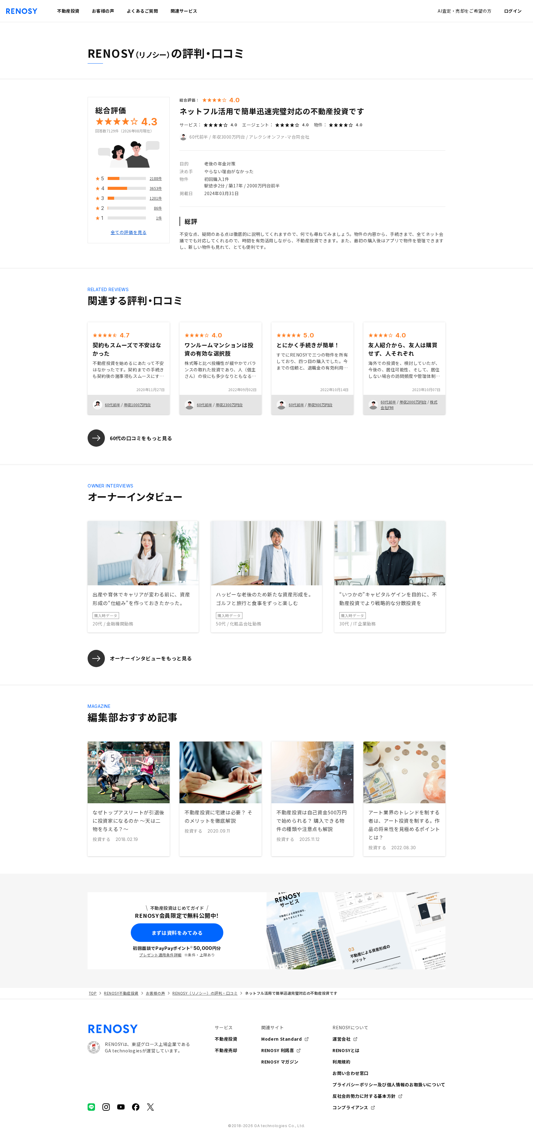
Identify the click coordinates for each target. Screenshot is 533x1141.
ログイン (513, 11)
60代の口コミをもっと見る (141, 438)
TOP (93, 993)
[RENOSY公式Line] (91, 1107)
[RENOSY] (139, 1029)
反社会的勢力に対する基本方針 (364, 1096)
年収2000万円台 (413, 401)
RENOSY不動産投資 (121, 993)
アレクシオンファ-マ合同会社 (279, 137)
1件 (159, 218)
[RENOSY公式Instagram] (106, 1107)
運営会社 (342, 1039)
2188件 (156, 178)
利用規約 (342, 1062)
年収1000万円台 (137, 404)
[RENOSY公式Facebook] (135, 1107)
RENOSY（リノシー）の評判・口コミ (205, 993)
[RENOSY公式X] (150, 1107)
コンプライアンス (350, 1107)
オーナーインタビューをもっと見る (151, 658)
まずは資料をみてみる (177, 932)
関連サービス (184, 11)
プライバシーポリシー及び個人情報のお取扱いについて (389, 1084)
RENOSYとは (346, 1050)
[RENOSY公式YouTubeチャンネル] (121, 1107)
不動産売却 (226, 1050)
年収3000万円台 (228, 137)
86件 (158, 208)
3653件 (156, 188)
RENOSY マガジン (280, 1062)
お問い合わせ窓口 (351, 1073)
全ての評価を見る (129, 232)
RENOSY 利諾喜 (277, 1050)
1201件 (156, 198)
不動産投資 (226, 1039)
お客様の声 (155, 993)
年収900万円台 (320, 404)
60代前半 (198, 137)
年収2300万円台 (229, 404)
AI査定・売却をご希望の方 (464, 11)
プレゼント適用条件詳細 (160, 954)
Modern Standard (281, 1039)
